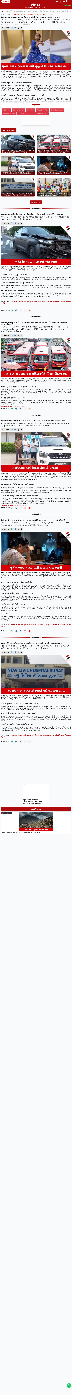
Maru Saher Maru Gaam (23, 11)
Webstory (45, 11)
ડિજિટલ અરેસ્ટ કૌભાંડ (9, 114)
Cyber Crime (6, 110)
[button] (64, 1)
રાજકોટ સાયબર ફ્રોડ (24, 114)
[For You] (60, 1)
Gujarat (7, 11)
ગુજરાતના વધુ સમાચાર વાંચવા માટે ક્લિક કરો (14, 406)
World (58, 11)
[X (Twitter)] (18, 28)
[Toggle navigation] (3, 5)
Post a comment (36, 202)
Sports (69, 11)
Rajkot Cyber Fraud (42, 110)
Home (2, 14)
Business (52, 11)
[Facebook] (15, 28)
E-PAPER (6, 1)
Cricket (63, 11)
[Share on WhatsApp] (68, 1385)
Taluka (13, 11)
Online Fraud (30, 110)
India (40, 11)
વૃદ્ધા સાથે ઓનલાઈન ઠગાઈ (40, 114)
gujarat (8, 14)
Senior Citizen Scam (57, 110)
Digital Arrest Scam (18, 110)
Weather (35, 11)
